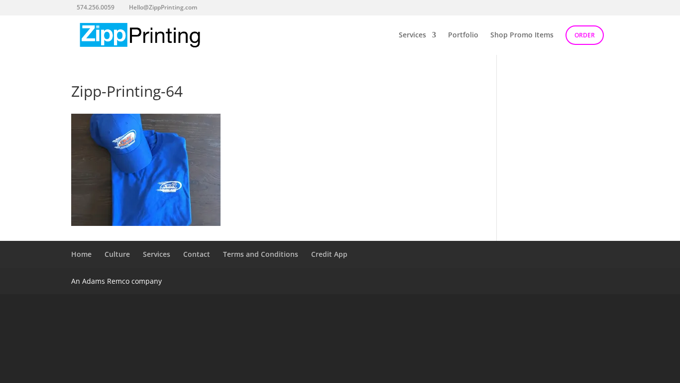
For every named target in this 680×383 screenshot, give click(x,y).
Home (81, 254)
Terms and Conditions (260, 254)
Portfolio (463, 35)
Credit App (329, 254)
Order (584, 35)
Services (412, 35)
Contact (196, 254)
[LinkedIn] (246, 7)
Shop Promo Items (522, 35)
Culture (117, 254)
